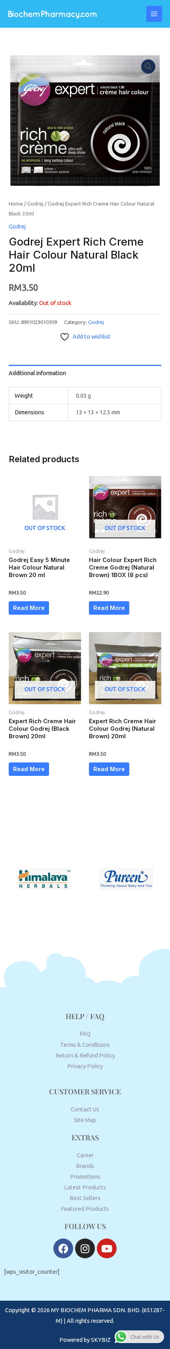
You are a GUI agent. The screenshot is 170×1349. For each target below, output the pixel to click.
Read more (29, 608)
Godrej (35, 203)
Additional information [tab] (37, 373)
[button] (148, 66)
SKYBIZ (101, 1339)
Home (16, 203)
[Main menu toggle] (154, 14)
